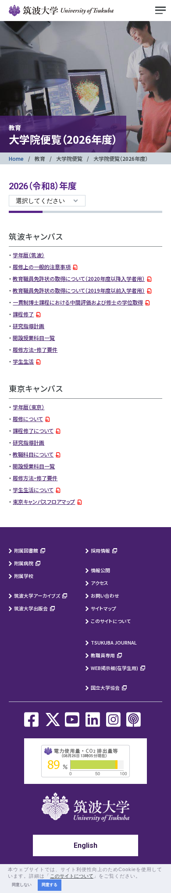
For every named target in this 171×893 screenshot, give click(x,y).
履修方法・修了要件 (35, 349)
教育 (40, 158)
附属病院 (23, 563)
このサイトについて (111, 620)
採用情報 (100, 550)
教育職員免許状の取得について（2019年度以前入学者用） (79, 290)
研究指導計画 (28, 326)
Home (16, 158)
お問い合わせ (105, 595)
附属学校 (23, 575)
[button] (143, 876)
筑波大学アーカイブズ (37, 595)
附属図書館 (26, 550)
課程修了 (23, 314)
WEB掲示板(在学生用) (114, 667)
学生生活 (23, 361)
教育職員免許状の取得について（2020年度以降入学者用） (79, 278)
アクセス (99, 582)
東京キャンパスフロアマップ (44, 501)
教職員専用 (103, 655)
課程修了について (33, 430)
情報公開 (100, 570)
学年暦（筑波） (28, 255)
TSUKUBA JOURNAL (114, 642)
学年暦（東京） (28, 407)
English (85, 845)
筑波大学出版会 (31, 608)
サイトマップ (103, 608)
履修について (28, 418)
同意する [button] (49, 884)
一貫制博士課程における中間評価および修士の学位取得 (78, 302)
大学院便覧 (69, 158)
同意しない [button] (22, 884)
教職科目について (33, 454)
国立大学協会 (105, 687)
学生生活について (33, 489)
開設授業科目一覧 (34, 337)
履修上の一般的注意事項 (42, 266)
